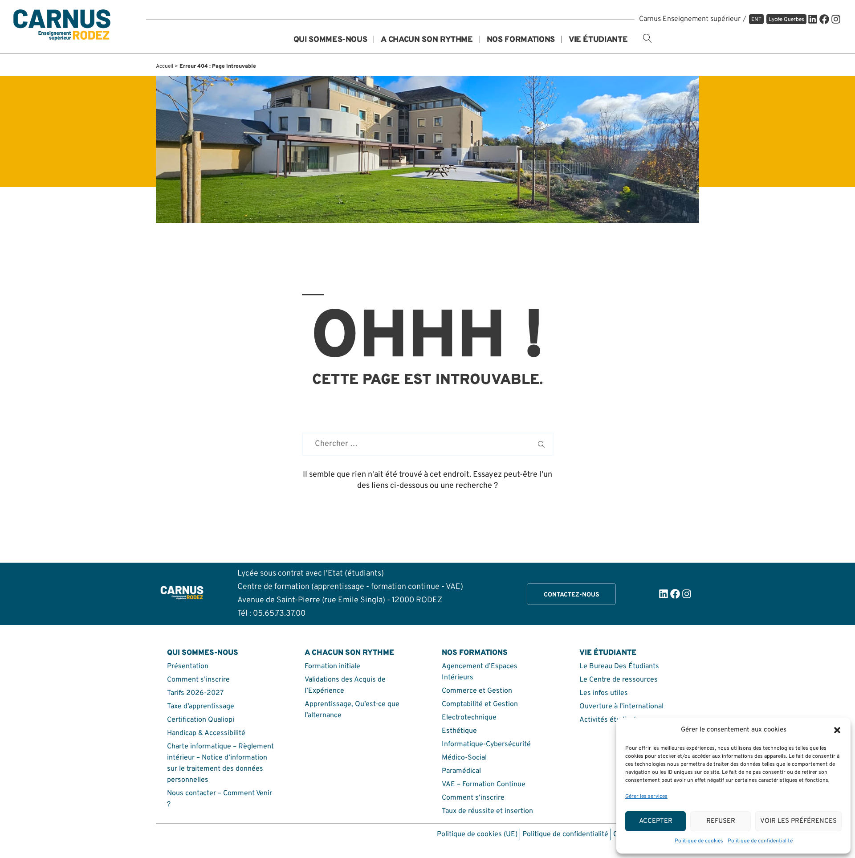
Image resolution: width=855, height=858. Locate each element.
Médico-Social (464, 757)
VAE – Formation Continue (483, 784)
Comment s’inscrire (198, 679)
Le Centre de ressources (618, 679)
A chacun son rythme (426, 40)
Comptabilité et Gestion (480, 704)
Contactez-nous (571, 595)
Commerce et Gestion (477, 690)
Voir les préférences (798, 821)
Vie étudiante (598, 40)
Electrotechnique (469, 717)
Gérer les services (646, 796)
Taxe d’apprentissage (200, 706)
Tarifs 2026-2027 (195, 693)
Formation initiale (332, 666)
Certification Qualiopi (200, 719)
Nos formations (521, 40)
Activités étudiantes (611, 719)
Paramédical (461, 771)
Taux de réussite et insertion (487, 811)
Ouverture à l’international (621, 706)
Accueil (164, 66)
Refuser (720, 821)
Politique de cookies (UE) (477, 834)
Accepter (655, 821)
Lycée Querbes (786, 19)
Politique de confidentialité (760, 841)
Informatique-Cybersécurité (486, 744)
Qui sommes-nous (330, 40)
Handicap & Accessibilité (206, 733)
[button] (837, 730)
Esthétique (459, 731)
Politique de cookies (699, 841)
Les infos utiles (603, 693)
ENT (756, 19)
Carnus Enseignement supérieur (690, 19)
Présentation (187, 666)
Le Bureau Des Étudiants (619, 666)
